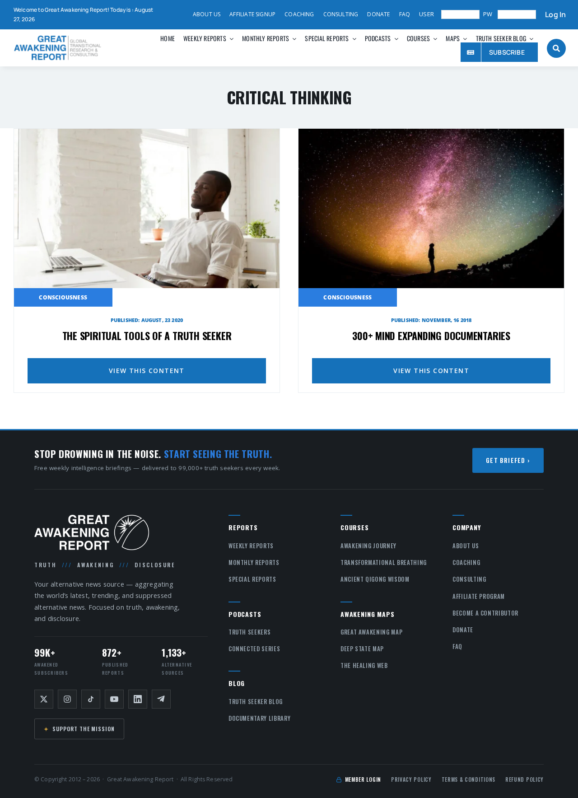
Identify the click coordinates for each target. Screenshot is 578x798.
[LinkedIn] (137, 699)
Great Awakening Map (371, 632)
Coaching (466, 562)
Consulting (469, 579)
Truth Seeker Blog (255, 701)
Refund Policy (524, 779)
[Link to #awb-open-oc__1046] (556, 48)
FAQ (457, 646)
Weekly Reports (251, 545)
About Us (465, 545)
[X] (43, 699)
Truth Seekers (249, 632)
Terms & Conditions (468, 779)
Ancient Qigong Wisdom (375, 579)
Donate (462, 629)
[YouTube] (114, 699)
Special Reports (252, 579)
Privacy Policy (411, 779)
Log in (555, 14)
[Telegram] (161, 699)
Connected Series (254, 648)
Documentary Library (259, 718)
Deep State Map (362, 648)
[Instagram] (67, 699)
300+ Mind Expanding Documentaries (431, 335)
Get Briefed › (508, 460)
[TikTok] (90, 699)
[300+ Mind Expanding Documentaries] (431, 134)
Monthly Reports (254, 562)
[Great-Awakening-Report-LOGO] (58, 38)
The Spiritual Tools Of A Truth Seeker (147, 335)
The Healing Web (364, 665)
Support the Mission (79, 729)
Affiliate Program (478, 596)
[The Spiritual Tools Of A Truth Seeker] (147, 134)
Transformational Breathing (383, 562)
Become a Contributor (485, 613)
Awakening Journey (368, 545)
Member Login (363, 779)
